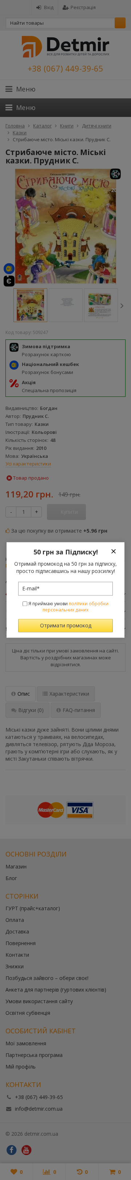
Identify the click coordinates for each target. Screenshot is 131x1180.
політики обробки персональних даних (75, 607)
